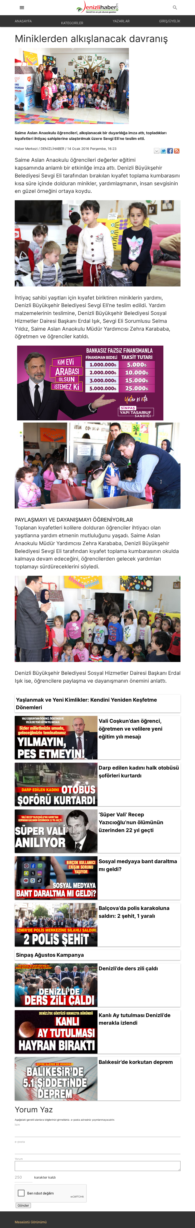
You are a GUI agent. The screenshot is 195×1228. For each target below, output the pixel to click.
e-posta (20, 1141)
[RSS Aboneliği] (177, 151)
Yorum (19, 1159)
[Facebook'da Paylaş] (170, 151)
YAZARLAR (121, 21)
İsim (17, 1124)
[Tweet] (163, 151)
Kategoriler (72, 23)
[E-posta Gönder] (157, 151)
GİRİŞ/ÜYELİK (169, 21)
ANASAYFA (23, 21)
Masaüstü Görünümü (31, 1222)
